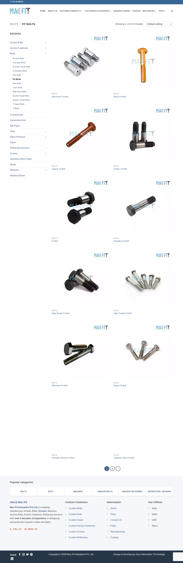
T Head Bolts (18, 104)
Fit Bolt (55, 241)
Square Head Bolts (21, 100)
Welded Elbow (17, 175)
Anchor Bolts (16, 42)
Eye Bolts (17, 75)
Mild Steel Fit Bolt (59, 385)
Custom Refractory (78, 537)
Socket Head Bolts (21, 96)
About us (53, 11)
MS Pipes (15, 126)
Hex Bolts (17, 83)
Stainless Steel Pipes (21, 159)
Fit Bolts (17, 79)
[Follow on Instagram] (23, 554)
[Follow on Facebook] (19, 554)
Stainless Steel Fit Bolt (124, 458)
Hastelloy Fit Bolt (121, 241)
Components (16, 114)
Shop (113, 514)
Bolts (14, 24)
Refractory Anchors (19, 148)
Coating (136, 11)
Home (43, 11)
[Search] (172, 11)
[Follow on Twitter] (27, 554)
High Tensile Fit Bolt (61, 313)
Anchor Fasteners (19, 48)
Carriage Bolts (19, 62)
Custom (75, 508)
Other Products (17, 137)
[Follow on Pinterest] (31, 554)
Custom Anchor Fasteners (82, 526)
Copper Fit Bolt (58, 169)
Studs (13, 164)
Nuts (12, 131)
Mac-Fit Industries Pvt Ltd (23, 507)
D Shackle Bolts (20, 71)
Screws (14, 153)
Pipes (162, 11)
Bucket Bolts (18, 58)
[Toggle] (46, 42)
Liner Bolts (17, 87)
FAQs (113, 526)
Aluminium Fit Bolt (60, 96)
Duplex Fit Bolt (120, 169)
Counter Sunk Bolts (21, 67)
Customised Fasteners (97, 11)
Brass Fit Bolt (120, 96)
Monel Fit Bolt (120, 385)
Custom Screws (77, 531)
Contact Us (116, 520)
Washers (14, 170)
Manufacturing (122, 11)
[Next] (118, 468)
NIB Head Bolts (19, 91)
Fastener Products (70, 11)
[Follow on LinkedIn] (12, 558)
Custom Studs (76, 520)
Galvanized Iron (18, 120)
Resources (149, 11)
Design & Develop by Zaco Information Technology (139, 554)
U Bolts (16, 108)
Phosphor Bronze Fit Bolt (63, 458)
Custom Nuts (75, 514)
